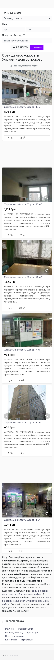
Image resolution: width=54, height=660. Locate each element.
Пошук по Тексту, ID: (14, 35)
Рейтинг (18, 628)
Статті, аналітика (14, 636)
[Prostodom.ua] (5, 66)
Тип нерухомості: (11, 12)
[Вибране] (46, 100)
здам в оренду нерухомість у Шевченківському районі (26, 601)
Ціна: (4, 24)
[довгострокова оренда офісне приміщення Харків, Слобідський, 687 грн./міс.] (27, 402)
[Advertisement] (27, 154)
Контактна (18, 639)
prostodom (14, 655)
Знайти (38, 47)
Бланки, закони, (21, 632)
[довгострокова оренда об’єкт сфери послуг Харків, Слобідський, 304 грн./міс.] (27, 500)
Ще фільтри (22, 47)
